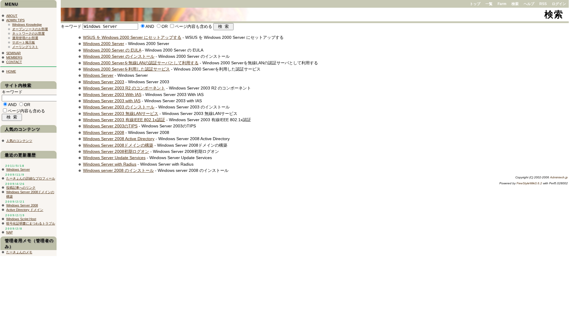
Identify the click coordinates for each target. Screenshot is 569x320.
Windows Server (98, 75)
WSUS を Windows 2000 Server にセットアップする (132, 37)
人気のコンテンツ (19, 141)
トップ (475, 4)
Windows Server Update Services (114, 157)
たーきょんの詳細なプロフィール (30, 178)
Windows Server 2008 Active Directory (118, 138)
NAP (9, 232)
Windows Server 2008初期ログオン (116, 151)
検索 (515, 4)
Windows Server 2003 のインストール (118, 107)
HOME (11, 71)
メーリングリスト (25, 47)
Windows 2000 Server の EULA (112, 50)
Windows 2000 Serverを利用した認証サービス (126, 69)
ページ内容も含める (193, 26)
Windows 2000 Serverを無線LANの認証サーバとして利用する (141, 62)
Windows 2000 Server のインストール (118, 56)
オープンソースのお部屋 (30, 29)
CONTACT (14, 62)
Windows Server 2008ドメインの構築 (118, 145)
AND (150, 26)
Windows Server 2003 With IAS (112, 94)
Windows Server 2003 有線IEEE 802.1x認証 (124, 119)
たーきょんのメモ (19, 252)
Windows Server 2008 (103, 132)
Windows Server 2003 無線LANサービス (120, 113)
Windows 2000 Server (103, 43)
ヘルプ (529, 4)
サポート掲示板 (23, 42)
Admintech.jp (559, 177)
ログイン (559, 4)
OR (165, 26)
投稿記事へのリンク (21, 187)
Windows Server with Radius (109, 164)
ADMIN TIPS (15, 20)
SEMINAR (13, 53)
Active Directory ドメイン (24, 210)
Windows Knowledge (27, 24)
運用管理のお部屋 (25, 38)
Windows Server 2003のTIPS (110, 126)
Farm (502, 4)
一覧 (489, 4)
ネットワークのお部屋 (28, 33)
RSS (543, 4)
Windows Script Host (21, 219)
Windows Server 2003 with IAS (111, 100)
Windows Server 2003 (103, 81)
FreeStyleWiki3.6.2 (529, 183)
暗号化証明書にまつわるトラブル (30, 223)
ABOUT (11, 15)
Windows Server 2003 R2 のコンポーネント (124, 88)
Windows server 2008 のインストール (118, 170)
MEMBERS (14, 57)
